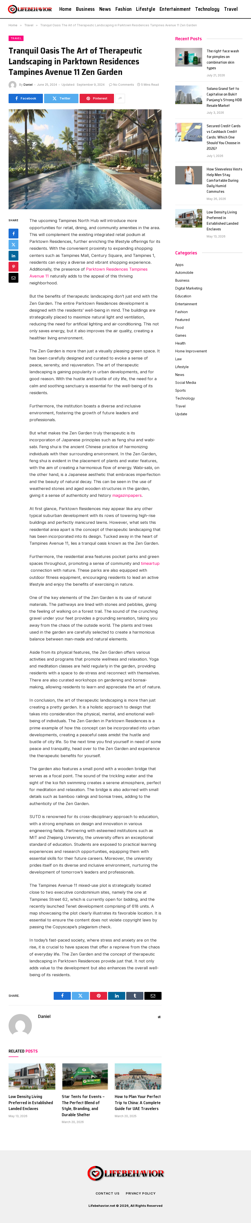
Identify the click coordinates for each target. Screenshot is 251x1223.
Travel (231, 9)
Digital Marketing (188, 288)
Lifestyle (145, 9)
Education (183, 296)
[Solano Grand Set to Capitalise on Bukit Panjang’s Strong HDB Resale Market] (188, 94)
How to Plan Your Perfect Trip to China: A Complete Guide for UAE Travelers (138, 1103)
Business (85, 9)
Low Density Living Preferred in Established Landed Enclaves (31, 1103)
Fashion (123, 9)
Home (65, 9)
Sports (180, 390)
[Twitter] (13, 245)
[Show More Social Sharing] (120, 98)
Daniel (28, 84)
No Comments (123, 84)
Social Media (185, 382)
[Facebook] (13, 233)
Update (181, 414)
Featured (182, 320)
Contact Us (108, 1193)
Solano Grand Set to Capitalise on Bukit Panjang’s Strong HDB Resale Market (224, 97)
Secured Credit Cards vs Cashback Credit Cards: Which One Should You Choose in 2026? (223, 137)
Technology (207, 9)
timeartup (150, 563)
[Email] (13, 278)
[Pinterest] (13, 267)
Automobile (184, 272)
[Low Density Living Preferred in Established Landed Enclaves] (32, 1076)
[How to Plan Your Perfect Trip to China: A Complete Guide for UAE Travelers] (138, 1076)
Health (180, 343)
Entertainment (175, 9)
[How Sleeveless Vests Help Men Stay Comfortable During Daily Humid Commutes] (188, 175)
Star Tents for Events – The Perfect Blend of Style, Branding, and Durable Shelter (83, 1106)
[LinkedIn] (13, 256)
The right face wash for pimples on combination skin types (223, 59)
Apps (179, 265)
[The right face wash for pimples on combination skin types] (188, 57)
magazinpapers (127, 495)
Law (178, 359)
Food (179, 327)
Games (180, 335)
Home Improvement (191, 351)
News (105, 9)
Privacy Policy (141, 1193)
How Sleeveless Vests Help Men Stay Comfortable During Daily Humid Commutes (224, 181)
